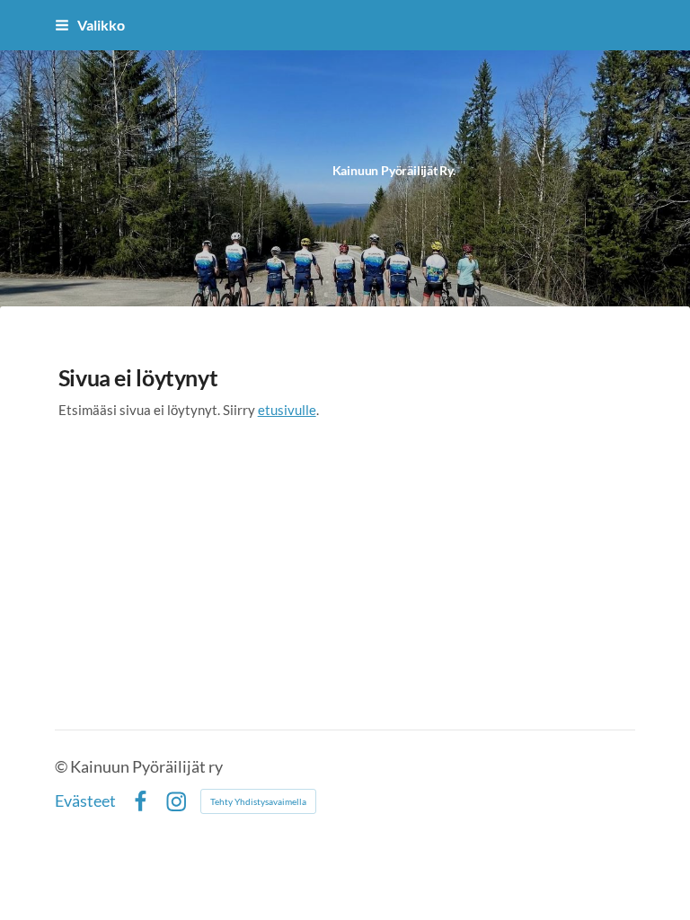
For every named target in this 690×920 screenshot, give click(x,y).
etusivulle (287, 410)
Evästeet (85, 801)
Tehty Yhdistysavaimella (258, 801)
